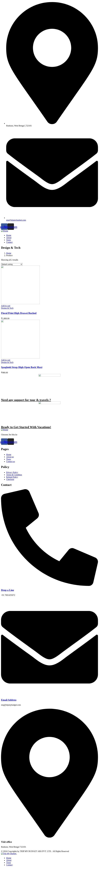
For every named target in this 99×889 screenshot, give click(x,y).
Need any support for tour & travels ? (26, 400)
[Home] (4, 231)
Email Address (8, 700)
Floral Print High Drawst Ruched (18, 313)
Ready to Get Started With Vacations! (26, 427)
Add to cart (5, 306)
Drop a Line (7, 590)
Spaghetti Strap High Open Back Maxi (21, 367)
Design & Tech (7, 308)
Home (8, 253)
